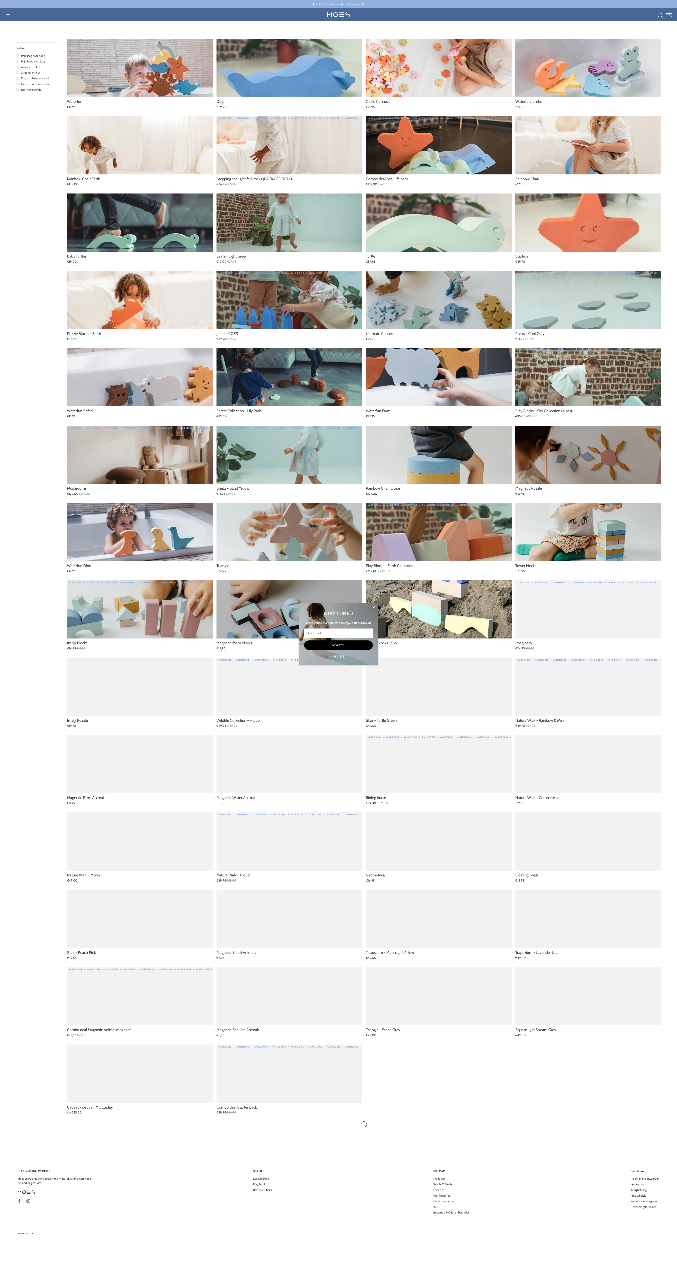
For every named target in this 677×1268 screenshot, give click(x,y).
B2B (435, 1207)
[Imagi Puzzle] (140, 687)
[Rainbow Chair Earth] (140, 145)
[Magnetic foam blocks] (289, 609)
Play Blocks (260, 1184)
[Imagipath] (588, 609)
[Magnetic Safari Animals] (289, 919)
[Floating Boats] (588, 841)
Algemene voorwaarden (645, 1178)
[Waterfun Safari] (140, 377)
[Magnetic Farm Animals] (140, 764)
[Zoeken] (660, 15)
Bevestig (338, 645)
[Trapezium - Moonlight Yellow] (439, 919)
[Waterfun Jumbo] (588, 68)
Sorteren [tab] (21, 48)
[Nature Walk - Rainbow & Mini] (588, 687)
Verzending (637, 1184)
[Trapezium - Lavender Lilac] (588, 919)
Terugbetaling (639, 1190)
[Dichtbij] (374, 607)
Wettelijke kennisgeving (644, 1201)
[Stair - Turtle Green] (439, 687)
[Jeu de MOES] (289, 300)
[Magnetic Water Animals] (289, 764)
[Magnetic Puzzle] (588, 455)
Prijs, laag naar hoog (33, 56)
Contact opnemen (444, 1201)
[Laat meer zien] (364, 1124)
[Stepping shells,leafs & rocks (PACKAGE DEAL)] (289, 145)
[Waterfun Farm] (439, 377)
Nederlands (24, 1233)
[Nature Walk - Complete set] (588, 764)
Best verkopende (31, 89)
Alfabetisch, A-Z (30, 67)
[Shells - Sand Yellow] (289, 455)
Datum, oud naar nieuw (35, 84)
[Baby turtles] (140, 222)
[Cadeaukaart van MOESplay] (140, 1074)
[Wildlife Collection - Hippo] (289, 687)
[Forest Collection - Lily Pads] (289, 377)
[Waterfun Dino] (140, 532)
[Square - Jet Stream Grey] (588, 996)
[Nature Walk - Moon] (140, 841)
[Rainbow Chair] (588, 145)
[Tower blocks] (588, 532)
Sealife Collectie (442, 1184)
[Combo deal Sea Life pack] (439, 145)
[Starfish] (588, 222)
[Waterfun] (140, 68)
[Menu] (8, 15)
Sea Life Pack (261, 1178)
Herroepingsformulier (643, 1207)
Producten (439, 1178)
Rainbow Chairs (262, 1190)
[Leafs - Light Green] (289, 222)
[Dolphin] (289, 68)
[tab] (37, 76)
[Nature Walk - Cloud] (289, 841)
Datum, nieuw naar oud (35, 78)
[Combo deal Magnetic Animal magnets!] (140, 996)
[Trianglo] (289, 532)
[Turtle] (439, 222)
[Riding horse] (439, 764)
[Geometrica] (439, 841)
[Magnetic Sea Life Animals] (289, 996)
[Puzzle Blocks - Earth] (140, 300)
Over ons (438, 1190)
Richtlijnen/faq (441, 1195)
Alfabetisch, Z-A (30, 72)
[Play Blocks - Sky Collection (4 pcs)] (588, 377)
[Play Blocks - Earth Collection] (439, 532)
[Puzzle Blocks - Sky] (439, 609)
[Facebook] (335, 656)
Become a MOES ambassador (451, 1212)
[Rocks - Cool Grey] (588, 300)
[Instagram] (342, 656)
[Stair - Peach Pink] (140, 919)
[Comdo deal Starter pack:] (289, 1074)
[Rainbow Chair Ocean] (439, 455)
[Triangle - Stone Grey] (439, 996)
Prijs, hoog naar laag (33, 61)
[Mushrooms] (140, 455)
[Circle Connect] (439, 68)
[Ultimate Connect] (439, 300)
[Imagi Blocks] (140, 609)
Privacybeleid (638, 1195)
